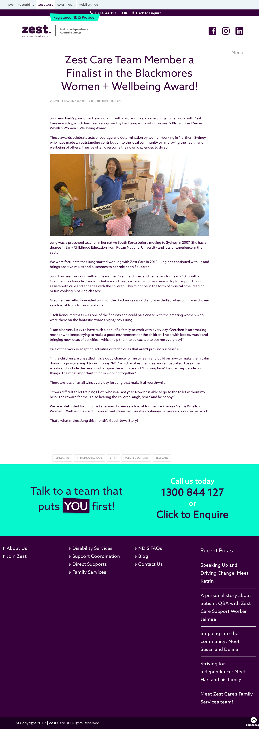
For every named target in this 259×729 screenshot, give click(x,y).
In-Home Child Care (111, 101)
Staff (113, 457)
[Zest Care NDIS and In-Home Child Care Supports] (54, 31)
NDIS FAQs (150, 548)
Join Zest (17, 556)
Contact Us (150, 564)
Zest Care (45, 4)
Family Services (89, 572)
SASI (60, 4)
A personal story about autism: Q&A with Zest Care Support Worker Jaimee (226, 607)
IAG (11, 4)
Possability (26, 4)
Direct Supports (89, 564)
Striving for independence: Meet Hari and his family (223, 671)
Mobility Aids (88, 4)
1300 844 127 (105, 13)
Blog (143, 556)
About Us (17, 548)
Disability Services (92, 548)
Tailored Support (136, 457)
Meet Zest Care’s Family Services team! (227, 698)
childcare (62, 457)
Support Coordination (96, 556)
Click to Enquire (149, 13)
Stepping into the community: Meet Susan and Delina (220, 641)
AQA (71, 4)
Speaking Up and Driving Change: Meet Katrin (224, 573)
